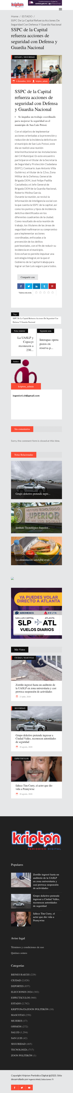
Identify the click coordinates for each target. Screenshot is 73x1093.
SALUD (15, 1032)
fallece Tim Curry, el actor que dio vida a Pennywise (34, 787)
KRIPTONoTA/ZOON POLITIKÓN (30, 1009)
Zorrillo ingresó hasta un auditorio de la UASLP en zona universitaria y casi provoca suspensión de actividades (36, 688)
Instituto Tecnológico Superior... (33, 527)
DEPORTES (17, 986)
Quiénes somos (19, 953)
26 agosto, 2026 (25, 746)
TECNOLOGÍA (19, 1049)
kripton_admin (42, 81)
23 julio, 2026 (25, 696)
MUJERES (16, 1020)
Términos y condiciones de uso (27, 947)
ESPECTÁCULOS (22, 758)
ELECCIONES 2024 (22, 991)
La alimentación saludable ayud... (33, 559)
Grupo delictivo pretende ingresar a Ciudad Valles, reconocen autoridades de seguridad (36, 738)
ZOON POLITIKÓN (21, 1055)
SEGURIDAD (29, 57)
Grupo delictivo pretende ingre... (33, 493)
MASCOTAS (29, 657)
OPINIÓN (16, 1026)
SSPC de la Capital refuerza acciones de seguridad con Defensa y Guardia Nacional (35, 320)
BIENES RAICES (20, 974)
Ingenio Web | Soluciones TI (41, 1079)
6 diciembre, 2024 (23, 81)
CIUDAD (18, 657)
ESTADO (27, 16)
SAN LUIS (16, 1038)
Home (14, 16)
